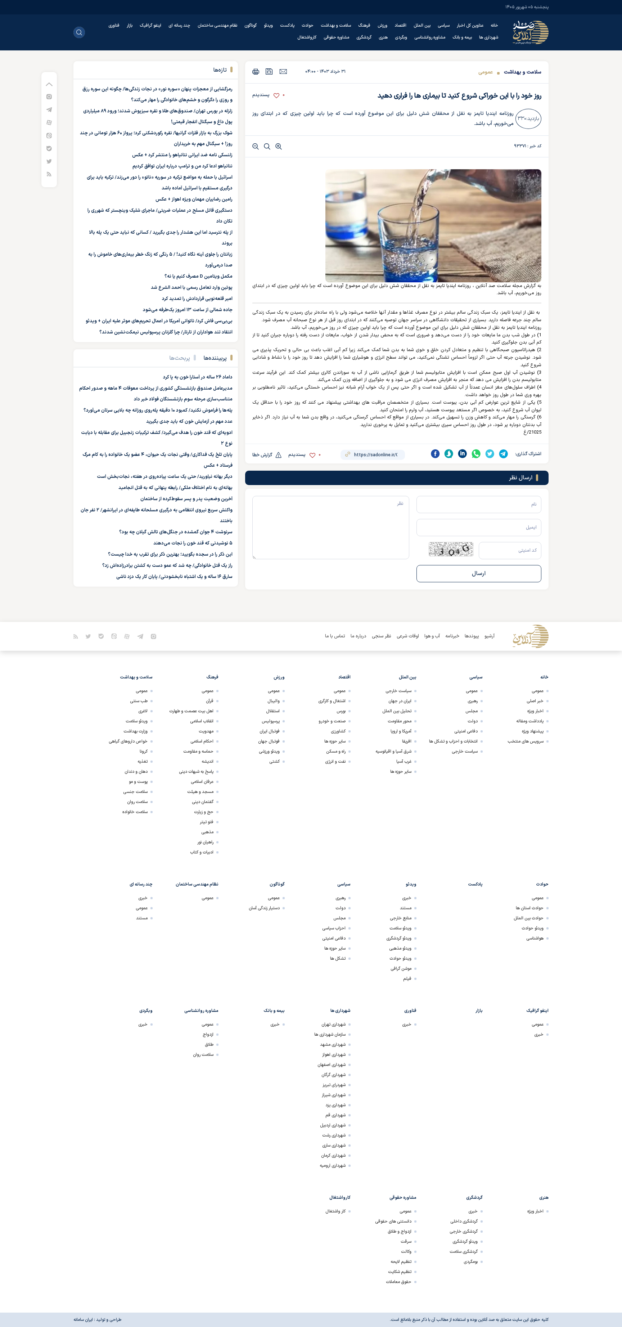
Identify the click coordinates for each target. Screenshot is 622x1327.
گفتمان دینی (202, 802)
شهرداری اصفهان (331, 1065)
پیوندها (472, 636)
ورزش (382, 25)
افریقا (406, 741)
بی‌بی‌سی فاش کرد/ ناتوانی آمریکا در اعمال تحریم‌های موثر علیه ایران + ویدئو (159, 321)
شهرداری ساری (334, 1145)
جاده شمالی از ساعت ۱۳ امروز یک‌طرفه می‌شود (188, 310)
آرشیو (489, 636)
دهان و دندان (136, 771)
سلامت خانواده (135, 812)
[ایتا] (49, 135)
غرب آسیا (403, 761)
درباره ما (358, 636)
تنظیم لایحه (401, 1262)
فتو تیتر (206, 822)
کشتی (274, 761)
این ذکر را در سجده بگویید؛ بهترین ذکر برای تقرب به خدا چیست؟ (170, 554)
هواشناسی (535, 938)
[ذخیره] (269, 71)
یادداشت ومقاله (530, 721)
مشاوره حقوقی (336, 37)
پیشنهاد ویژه (533, 731)
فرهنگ (364, 25)
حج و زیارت (203, 812)
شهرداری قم (335, 1115)
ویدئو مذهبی (400, 948)
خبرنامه (452, 636)
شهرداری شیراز (334, 1095)
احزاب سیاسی (334, 928)
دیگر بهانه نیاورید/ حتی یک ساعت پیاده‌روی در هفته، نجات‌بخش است (165, 476)
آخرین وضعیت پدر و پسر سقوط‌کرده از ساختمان (186, 499)
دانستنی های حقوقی (393, 1221)
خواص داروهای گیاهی (128, 741)
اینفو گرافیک (150, 25)
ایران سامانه (83, 1320)
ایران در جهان (399, 701)
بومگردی (471, 1262)
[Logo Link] (531, 32)
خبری (406, 898)
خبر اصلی (535, 701)
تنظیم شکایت (399, 1272)
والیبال (273, 701)
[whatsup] (476, 453)
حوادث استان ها (530, 908)
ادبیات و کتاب (201, 852)
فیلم (407, 979)
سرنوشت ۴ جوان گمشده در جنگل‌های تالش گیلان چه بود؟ (176, 532)
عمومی (485, 72)
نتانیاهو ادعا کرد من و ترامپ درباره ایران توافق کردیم (182, 166)
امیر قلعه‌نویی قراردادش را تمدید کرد (197, 298)
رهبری (473, 701)
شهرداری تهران (333, 1024)
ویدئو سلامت (137, 721)
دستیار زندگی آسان (264, 908)
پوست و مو (138, 782)
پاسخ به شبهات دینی (196, 771)
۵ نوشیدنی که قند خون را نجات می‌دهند (193, 543)
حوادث (308, 25)
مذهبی (207, 832)
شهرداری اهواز (334, 1055)
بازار (129, 25)
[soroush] (449, 453)
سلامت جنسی (135, 792)
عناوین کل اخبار (470, 25)
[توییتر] (49, 161)
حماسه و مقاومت (198, 751)
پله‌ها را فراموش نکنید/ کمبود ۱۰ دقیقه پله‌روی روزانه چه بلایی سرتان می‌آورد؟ (158, 410)
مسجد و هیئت (200, 792)
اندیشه (207, 761)
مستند (405, 908)
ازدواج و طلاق (399, 1231)
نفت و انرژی (335, 761)
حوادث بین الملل (529, 918)
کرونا (144, 751)
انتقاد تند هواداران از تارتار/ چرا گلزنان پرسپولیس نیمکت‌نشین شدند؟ (166, 332)
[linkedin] (462, 453)
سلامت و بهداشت (336, 25)
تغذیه (143, 761)
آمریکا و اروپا (401, 731)
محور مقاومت (399, 721)
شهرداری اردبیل (333, 1125)
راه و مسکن (336, 751)
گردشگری (363, 37)
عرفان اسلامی (202, 782)
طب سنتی (139, 701)
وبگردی (401, 37)
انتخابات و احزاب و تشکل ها (453, 741)
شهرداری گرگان (333, 1075)
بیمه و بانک (462, 37)
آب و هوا (432, 636)
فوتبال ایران (270, 731)
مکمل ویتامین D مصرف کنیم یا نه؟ (198, 276)
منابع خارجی (400, 918)
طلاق (209, 1044)
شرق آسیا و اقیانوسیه (393, 751)
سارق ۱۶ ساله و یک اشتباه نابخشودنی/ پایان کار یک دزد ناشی (174, 576)
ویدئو (268, 25)
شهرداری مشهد (333, 1044)
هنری (383, 37)
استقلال (273, 711)
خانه (494, 25)
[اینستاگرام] (49, 96)
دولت (473, 721)
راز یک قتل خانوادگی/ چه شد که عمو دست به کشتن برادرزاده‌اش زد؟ (167, 565)
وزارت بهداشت (135, 731)
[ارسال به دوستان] (283, 71)
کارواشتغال (306, 37)
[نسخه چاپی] (255, 71)
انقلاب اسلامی (201, 721)
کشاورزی (338, 731)
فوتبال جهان (269, 741)
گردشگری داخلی (464, 1221)
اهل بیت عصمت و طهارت (191, 711)
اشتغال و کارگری (332, 701)
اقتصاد (400, 25)
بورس (341, 711)
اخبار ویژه (535, 711)
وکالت (406, 1251)
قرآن (209, 701)
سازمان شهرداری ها (330, 1034)
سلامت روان (137, 802)
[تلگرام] (49, 109)
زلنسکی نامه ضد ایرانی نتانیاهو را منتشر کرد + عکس (182, 155)
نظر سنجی (381, 636)
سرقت (406, 1241)
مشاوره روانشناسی (429, 37)
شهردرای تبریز (334, 1085)
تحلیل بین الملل (396, 711)
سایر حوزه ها (400, 771)
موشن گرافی (401, 968)
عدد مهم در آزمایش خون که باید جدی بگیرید (189, 421)
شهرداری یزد (335, 1105)
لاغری (143, 711)
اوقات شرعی (408, 636)
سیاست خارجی (465, 751)
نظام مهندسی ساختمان (217, 25)
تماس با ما (335, 636)
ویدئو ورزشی (269, 751)
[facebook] (435, 453)
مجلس (471, 711)
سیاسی (444, 25)
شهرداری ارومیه (333, 1165)
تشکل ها (338, 958)
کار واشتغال (335, 1211)
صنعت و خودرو (332, 721)
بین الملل (422, 25)
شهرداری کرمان (333, 1155)
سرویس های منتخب (526, 741)
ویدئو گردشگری (398, 938)
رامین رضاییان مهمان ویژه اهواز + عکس (194, 199)
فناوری (114, 25)
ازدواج (208, 1034)
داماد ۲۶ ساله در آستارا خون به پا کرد (198, 377)
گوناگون (250, 25)
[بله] (49, 148)
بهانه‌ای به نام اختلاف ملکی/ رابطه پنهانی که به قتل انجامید (175, 488)
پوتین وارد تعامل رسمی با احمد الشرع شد (192, 287)
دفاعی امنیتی (466, 731)
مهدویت (206, 731)
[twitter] (490, 453)
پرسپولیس (271, 721)
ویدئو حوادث (533, 928)
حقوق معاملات (398, 1282)
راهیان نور (205, 842)
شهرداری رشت (334, 1135)
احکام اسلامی (201, 741)
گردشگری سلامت (464, 1251)
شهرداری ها (488, 37)
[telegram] (503, 453)
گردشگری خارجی (464, 1231)
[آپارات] (49, 122)
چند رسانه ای (179, 25)
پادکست (287, 25)
